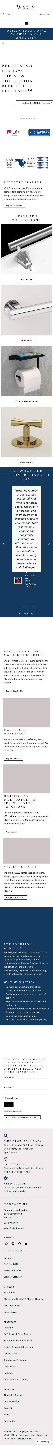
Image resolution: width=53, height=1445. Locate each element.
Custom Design (11, 1401)
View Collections (12, 1270)
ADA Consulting (12, 1305)
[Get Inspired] (6, 1159)
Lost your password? (13, 1111)
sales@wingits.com (14, 1228)
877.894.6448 (11, 1223)
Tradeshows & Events (15, 1360)
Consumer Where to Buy (16, 1379)
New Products (11, 1264)
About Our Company (14, 1395)
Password (9, 1088)
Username (9, 1077)
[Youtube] (26, 1243)
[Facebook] (19, 1243)
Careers (8, 1408)
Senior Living (10, 1312)
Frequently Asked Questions (18, 1347)
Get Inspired (15, 1164)
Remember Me (12, 1098)
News (7, 1414)
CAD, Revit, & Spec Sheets (17, 1334)
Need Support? (17, 1183)
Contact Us (44, 14)
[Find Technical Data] (6, 1136)
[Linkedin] (13, 1243)
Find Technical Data (23, 1141)
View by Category (13, 1277)
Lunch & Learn (11, 1353)
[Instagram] (6, 1243)
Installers (9, 1373)
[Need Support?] (6, 1178)
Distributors (10, 1366)
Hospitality (9, 1292)
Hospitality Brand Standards (18, 1340)
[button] (27, 23)
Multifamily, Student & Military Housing (24, 1299)
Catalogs (8, 1327)
